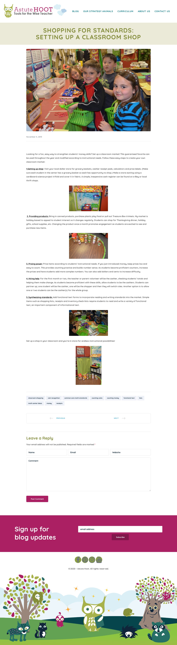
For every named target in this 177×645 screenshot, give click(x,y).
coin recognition (54, 398)
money (49, 403)
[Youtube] (99, 560)
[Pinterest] (85, 560)
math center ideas (35, 403)
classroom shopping (35, 398)
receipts (59, 403)
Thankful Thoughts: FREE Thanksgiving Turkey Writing (119, 418)
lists (140, 398)
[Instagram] (92, 560)
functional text (129, 398)
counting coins (97, 398)
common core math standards (75, 398)
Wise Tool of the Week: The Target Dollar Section (57, 418)
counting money (113, 398)
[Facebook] (78, 560)
